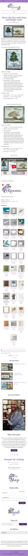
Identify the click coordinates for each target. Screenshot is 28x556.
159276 (21, 263)
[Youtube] (25, 1)
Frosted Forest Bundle (17, 350)
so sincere (9, 351)
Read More (14, 450)
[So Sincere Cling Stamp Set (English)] (21, 296)
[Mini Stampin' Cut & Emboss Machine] (21, 243)
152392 (14, 215)
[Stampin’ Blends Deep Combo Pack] (13, 296)
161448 (21, 289)
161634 (14, 318)
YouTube (16, 201)
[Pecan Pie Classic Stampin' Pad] (21, 309)
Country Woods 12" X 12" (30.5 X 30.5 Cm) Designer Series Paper (21, 275)
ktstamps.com (4, 203)
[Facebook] (10, 454)
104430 (14, 238)
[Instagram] (20, 1)
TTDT (9, 353)
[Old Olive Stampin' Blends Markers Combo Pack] (6, 296)
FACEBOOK (9, 201)
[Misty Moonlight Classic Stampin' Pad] (13, 283)
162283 (21, 303)
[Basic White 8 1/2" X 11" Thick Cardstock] (13, 256)
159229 (14, 263)
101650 (6, 317)
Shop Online (17, 469)
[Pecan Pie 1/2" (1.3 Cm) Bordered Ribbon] (13, 309)
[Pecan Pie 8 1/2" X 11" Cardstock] (6, 323)
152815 (14, 249)
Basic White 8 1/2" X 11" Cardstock (21, 261)
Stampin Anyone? (9, 554)
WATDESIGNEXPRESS (21, 554)
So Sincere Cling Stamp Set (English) (21, 301)
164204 (21, 332)
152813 (14, 227)
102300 (6, 227)
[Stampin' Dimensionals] (13, 232)
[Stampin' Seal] (13, 222)
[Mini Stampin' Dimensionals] (6, 243)
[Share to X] (12, 355)
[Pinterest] (22, 1)
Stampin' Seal (13, 226)
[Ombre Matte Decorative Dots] (21, 283)
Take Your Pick (21, 214)
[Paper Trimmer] (13, 211)
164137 (14, 274)
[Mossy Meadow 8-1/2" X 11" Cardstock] (6, 268)
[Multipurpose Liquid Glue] (6, 211)
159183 (14, 329)
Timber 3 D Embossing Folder (14, 342)
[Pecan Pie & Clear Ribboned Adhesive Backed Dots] (21, 323)
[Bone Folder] (6, 222)
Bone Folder (6, 226)
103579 (6, 260)
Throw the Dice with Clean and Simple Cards (14, 18)
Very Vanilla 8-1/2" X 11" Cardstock (6, 315)
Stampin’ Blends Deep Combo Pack (14, 301)
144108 (6, 249)
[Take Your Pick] (21, 211)
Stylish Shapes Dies (16, 351)
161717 (6, 329)
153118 (14, 290)
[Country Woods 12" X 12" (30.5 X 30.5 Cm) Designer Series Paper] (21, 268)
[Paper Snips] (6, 256)
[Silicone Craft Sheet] (21, 232)
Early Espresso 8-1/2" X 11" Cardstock (6, 288)
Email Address (5, 497)
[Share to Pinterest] (16, 355)
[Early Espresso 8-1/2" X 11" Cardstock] (6, 283)
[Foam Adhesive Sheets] (13, 243)
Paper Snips (6, 259)
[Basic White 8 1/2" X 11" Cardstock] (21, 256)
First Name (5, 493)
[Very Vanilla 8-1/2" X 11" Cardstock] (6, 309)
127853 (21, 238)
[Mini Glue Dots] (21, 222)
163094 (14, 344)
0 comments (14, 357)
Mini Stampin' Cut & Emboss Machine (21, 248)
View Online (11, 469)
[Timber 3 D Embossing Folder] (13, 337)
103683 (21, 227)
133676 (6, 275)
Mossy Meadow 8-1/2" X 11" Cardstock (6, 273)
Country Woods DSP (7, 350)
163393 (21, 278)
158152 (14, 303)
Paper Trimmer (13, 214)
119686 (6, 290)
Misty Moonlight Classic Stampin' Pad (14, 288)
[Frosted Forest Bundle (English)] (13, 268)
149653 (6, 238)
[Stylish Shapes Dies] (13, 323)
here (5, 199)
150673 (21, 250)
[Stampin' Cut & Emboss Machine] (6, 232)
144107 (21, 215)
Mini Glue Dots (21, 226)
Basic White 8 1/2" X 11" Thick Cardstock (14, 261)
